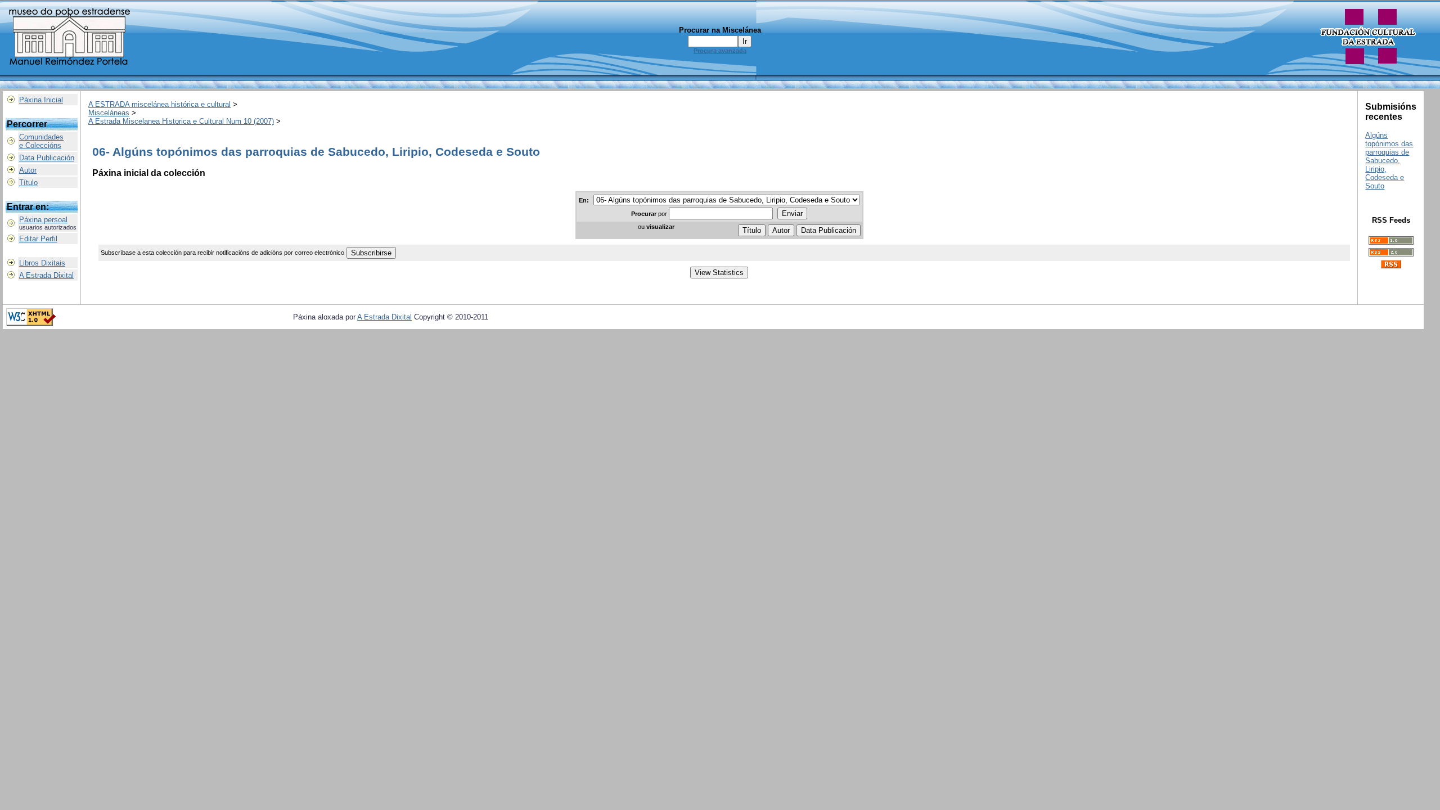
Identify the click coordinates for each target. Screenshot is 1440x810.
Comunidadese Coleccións (41, 141)
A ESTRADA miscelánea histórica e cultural (159, 104)
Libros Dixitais (42, 263)
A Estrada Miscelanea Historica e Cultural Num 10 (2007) (181, 121)
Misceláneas (108, 113)
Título (28, 182)
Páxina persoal (43, 219)
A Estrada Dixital (46, 275)
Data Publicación (46, 158)
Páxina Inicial (41, 100)
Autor (28, 170)
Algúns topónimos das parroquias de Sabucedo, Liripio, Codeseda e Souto (1389, 160)
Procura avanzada (720, 50)
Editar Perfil (38, 239)
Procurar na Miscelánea (720, 30)
